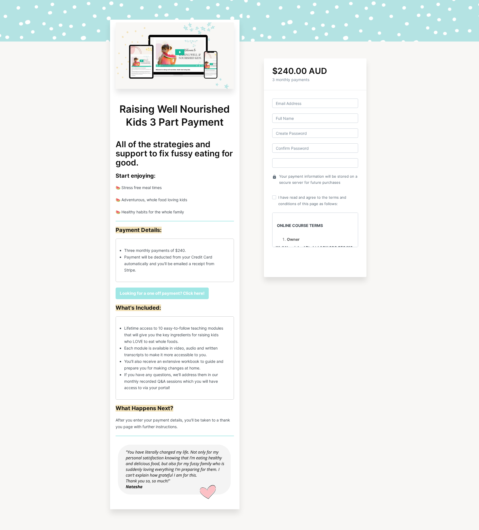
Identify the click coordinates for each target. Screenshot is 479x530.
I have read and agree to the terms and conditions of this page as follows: (312, 200)
